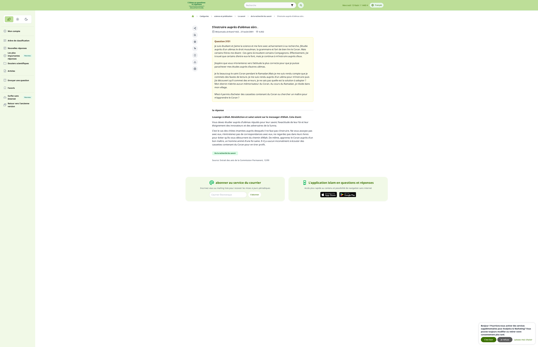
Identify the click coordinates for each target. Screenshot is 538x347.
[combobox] (268, 5)
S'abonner (254, 194)
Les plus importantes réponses (19, 56)
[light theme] (17, 19)
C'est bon (488, 339)
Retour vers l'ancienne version (18, 105)
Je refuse (505, 339)
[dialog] (507, 333)
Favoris (11, 88)
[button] (195, 28)
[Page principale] (193, 16)
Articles (11, 71)
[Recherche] (301, 5)
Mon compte (14, 31)
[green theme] (9, 19)
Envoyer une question (18, 80)
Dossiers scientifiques (18, 63)
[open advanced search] (292, 5)
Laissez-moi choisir (523, 339)
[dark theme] (26, 19)
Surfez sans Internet (19, 97)
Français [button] (378, 5)
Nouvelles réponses (17, 48)
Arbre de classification (18, 40)
